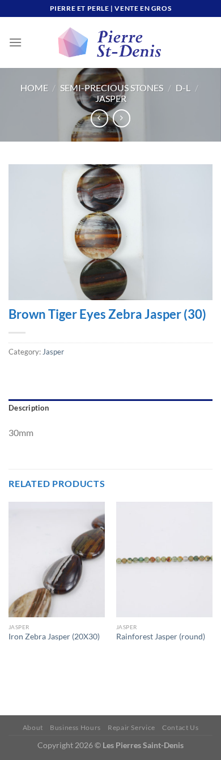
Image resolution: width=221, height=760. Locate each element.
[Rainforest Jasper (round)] (164, 559)
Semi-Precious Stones (111, 87)
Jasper (110, 98)
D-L (183, 87)
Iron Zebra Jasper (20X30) (54, 636)
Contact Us (180, 727)
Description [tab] (28, 407)
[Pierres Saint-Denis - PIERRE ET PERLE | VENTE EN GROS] (110, 42)
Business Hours (75, 727)
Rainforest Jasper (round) (160, 636)
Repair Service (131, 727)
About (33, 727)
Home (34, 87)
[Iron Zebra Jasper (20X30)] (56, 559)
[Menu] (15, 42)
